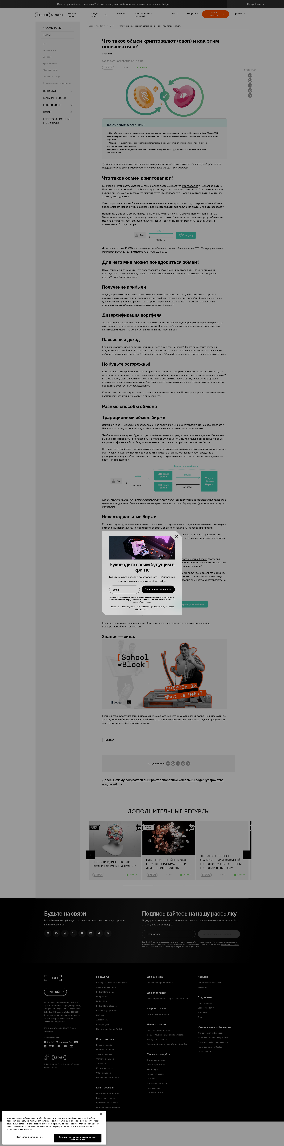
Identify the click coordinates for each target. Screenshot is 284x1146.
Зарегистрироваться (156, 589)
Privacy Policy (159, 607)
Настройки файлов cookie (29, 1137)
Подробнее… (145, 602)
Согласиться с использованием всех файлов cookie (77, 1138)
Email (116, 589)
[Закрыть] (101, 1114)
